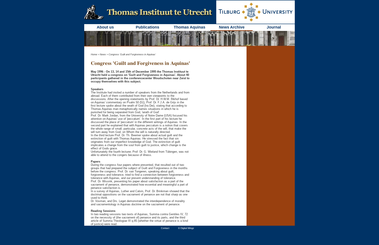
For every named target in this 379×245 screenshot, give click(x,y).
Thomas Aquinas (189, 27)
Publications (147, 27)
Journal (274, 27)
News (103, 54)
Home (94, 54)
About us (105, 27)
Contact (165, 228)
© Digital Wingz (186, 228)
